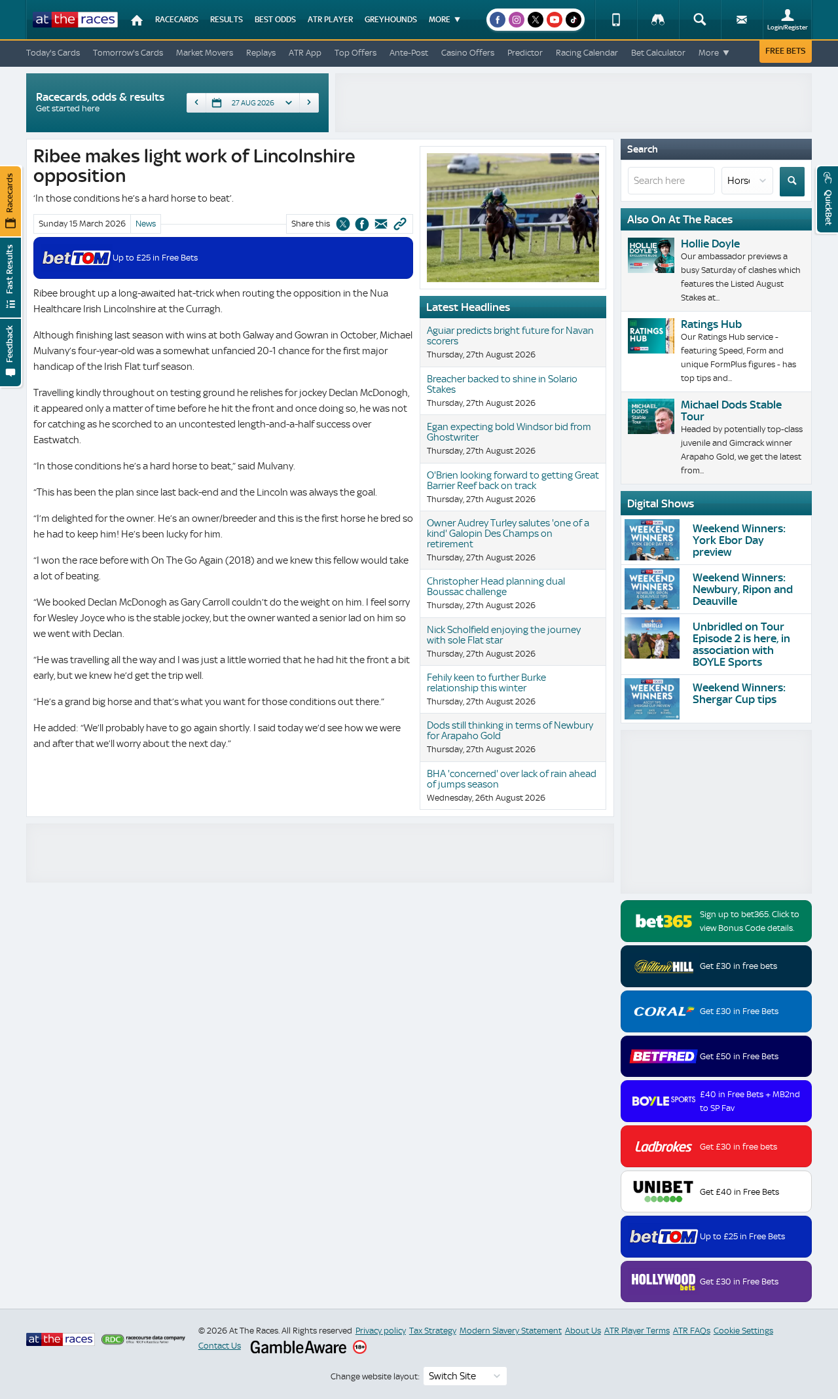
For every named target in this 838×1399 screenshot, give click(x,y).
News (146, 223)
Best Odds (275, 19)
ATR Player (330, 19)
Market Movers (204, 53)
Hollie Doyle (710, 243)
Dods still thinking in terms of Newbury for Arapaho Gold (510, 730)
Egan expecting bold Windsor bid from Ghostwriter (509, 432)
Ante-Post (409, 53)
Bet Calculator (658, 53)
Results (226, 19)
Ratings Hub (711, 324)
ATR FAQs (691, 1330)
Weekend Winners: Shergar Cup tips (739, 693)
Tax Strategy (432, 1330)
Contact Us (219, 1346)
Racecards (176, 19)
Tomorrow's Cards (128, 53)
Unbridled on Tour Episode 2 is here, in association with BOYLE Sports (741, 644)
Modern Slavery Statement (511, 1330)
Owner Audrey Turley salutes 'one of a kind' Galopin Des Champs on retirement (508, 533)
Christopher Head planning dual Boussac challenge (496, 586)
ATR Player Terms (637, 1330)
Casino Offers (467, 53)
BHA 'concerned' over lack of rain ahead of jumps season (511, 779)
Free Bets (785, 51)
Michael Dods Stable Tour (731, 410)
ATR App (305, 53)
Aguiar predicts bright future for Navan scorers (510, 336)
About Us (583, 1330)
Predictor (525, 53)
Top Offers (355, 53)
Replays (261, 53)
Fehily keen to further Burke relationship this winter (486, 683)
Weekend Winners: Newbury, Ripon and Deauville (743, 589)
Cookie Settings (743, 1330)
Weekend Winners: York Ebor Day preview (739, 540)
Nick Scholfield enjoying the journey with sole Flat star (504, 635)
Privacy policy (380, 1330)
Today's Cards (53, 53)
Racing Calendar (587, 53)
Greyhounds (391, 19)
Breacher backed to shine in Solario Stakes (502, 384)
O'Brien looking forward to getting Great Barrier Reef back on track (513, 480)
